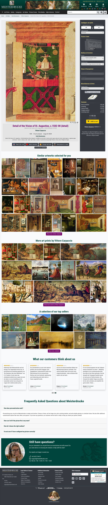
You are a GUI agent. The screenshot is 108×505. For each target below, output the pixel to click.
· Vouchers (40, 482)
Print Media (41, 12)
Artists (12, 12)
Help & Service (50, 12)
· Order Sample (41, 484)
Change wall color (46, 144)
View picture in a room (62, 144)
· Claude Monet (58, 474)
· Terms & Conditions (25, 476)
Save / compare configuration (93, 92)
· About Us (23, 484)
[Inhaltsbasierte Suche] (101, 12)
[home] (2, 12)
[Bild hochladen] (105, 12)
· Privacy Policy (24, 478)
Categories (19, 12)
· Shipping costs (41, 476)
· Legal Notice (24, 474)
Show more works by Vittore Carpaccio (54, 305)
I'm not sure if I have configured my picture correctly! (19, 431)
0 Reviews (43, 147)
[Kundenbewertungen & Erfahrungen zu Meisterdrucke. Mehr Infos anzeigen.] (98, 476)
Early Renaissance (15, 16)
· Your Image (40, 472)
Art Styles (25, 12)
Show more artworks (54, 351)
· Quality (39, 478)
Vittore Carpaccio (25, 16)
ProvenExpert (10, 386)
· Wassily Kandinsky (59, 478)
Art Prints (6, 12)
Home (2, 16)
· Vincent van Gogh (59, 472)
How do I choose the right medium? (14, 426)
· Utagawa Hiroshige (59, 480)
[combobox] (92, 32)
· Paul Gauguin (58, 476)
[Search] (98, 12)
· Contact (22, 472)
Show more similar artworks (54, 234)
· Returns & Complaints (25, 482)
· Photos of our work (42, 480)
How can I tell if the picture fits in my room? (17, 421)
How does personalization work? (13, 408)
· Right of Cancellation (25, 480)
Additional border (84, 30)
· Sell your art (40, 474)
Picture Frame (33, 12)
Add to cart (93, 121)
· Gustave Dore (58, 482)
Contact (57, 12)
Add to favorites (32, 144)
